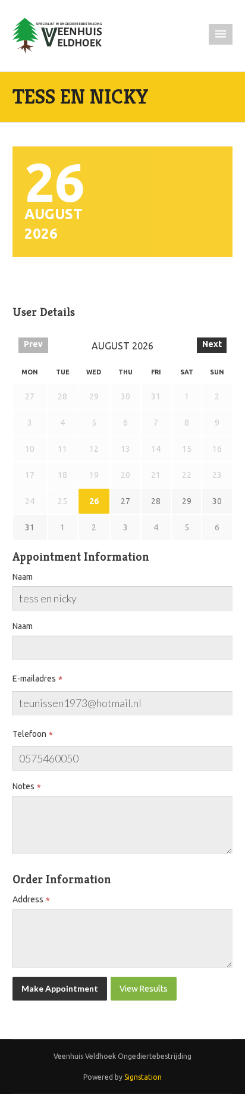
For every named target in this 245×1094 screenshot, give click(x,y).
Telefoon (29, 734)
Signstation (143, 1077)
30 (217, 501)
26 (94, 501)
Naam (22, 577)
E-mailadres (34, 678)
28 (156, 501)
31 (29, 527)
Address (27, 899)
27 (125, 501)
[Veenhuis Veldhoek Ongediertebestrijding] (57, 35)
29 (186, 501)
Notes (23, 786)
